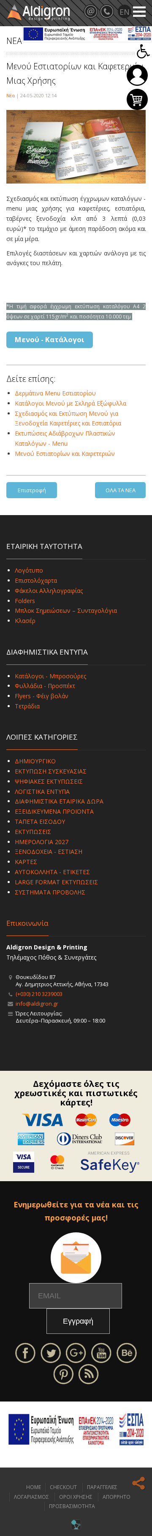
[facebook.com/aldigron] (25, 1352)
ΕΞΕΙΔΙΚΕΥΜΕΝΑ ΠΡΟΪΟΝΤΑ (54, 811)
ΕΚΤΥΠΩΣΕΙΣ (33, 832)
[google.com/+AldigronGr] (76, 1352)
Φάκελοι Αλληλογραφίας (49, 591)
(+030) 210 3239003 (39, 994)
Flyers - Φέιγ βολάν (41, 696)
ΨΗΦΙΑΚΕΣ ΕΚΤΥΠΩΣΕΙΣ (49, 781)
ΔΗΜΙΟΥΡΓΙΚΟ (35, 761)
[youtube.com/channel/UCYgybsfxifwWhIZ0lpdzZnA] (101, 1352)
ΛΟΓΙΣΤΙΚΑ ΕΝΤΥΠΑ (42, 791)
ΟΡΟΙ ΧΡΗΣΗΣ (75, 1496)
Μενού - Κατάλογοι (49, 339)
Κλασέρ (25, 621)
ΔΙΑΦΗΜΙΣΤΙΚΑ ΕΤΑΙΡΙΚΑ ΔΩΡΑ (59, 801)
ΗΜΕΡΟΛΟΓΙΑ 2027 (41, 842)
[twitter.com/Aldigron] (50, 1352)
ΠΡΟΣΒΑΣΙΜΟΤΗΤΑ (72, 1506)
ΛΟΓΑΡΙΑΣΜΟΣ (31, 1496)
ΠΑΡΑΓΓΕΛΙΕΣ (102, 1487)
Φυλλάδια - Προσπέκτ (45, 686)
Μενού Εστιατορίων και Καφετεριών (65, 454)
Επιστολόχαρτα (36, 580)
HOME (33, 1487)
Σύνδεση (137, 75)
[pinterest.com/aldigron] (63, 1373)
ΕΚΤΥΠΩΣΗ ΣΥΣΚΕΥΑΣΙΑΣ (51, 771)
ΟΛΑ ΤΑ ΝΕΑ (121, 490)
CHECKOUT (63, 1487)
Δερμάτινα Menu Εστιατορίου (55, 393)
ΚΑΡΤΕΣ (26, 862)
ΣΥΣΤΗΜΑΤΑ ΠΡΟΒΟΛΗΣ (50, 892)
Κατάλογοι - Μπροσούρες (50, 676)
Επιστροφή (32, 490)
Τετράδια (27, 706)
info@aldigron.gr (37, 1003)
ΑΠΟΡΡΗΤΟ (116, 1496)
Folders (25, 601)
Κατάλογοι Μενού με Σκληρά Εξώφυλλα (70, 403)
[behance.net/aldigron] (126, 1352)
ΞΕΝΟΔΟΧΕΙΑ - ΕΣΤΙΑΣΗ (48, 852)
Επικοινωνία (27, 923)
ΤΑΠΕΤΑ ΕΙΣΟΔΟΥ (40, 821)
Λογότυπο (29, 570)
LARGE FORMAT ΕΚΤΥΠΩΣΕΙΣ (56, 882)
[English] (124, 11)
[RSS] (88, 1373)
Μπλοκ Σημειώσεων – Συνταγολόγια (66, 610)
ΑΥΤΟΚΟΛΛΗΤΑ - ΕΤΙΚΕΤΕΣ (52, 872)
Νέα (10, 95)
